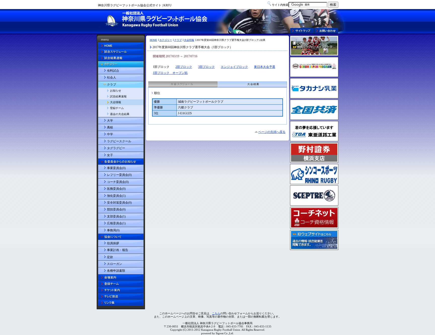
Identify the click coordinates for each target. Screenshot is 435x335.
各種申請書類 (116, 270)
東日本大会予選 (264, 67)
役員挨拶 (113, 243)
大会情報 (189, 40)
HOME (153, 40)
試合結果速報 (118, 96)
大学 (110, 120)
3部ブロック (206, 67)
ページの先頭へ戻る (271, 132)
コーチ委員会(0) (118, 182)
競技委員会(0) (116, 209)
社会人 (111, 77)
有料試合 (113, 70)
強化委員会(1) (116, 196)
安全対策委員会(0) (119, 202)
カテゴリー (165, 40)
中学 (110, 134)
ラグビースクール (119, 141)
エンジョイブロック (234, 67)
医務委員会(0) (116, 188)
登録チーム (117, 107)
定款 (110, 257)
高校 (110, 127)
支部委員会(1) (116, 216)
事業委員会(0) (116, 168)
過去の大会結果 (119, 114)
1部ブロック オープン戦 (170, 73)
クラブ (178, 40)
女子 (110, 155)
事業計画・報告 (117, 250)
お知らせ (115, 90)
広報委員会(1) (116, 223)
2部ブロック (183, 67)
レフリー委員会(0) (119, 175)
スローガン (114, 264)
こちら (216, 313)
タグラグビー (116, 148)
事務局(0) (113, 230)
